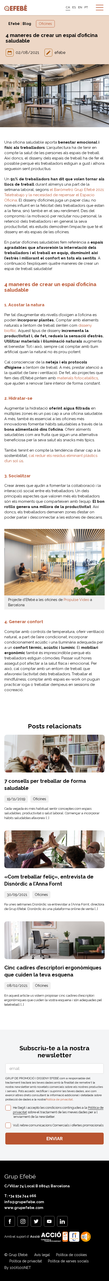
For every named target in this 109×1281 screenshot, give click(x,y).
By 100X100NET (17, 1268)
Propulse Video (76, 600)
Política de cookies (71, 1255)
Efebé (14, 24)
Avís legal (42, 1255)
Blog (27, 24)
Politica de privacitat (59, 1099)
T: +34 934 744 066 (20, 1196)
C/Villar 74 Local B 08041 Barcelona (37, 1186)
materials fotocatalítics (77, 378)
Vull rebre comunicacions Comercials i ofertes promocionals (58, 1125)
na (54, 195)
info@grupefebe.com (24, 1202)
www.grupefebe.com (23, 1208)
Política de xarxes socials (68, 1261)
